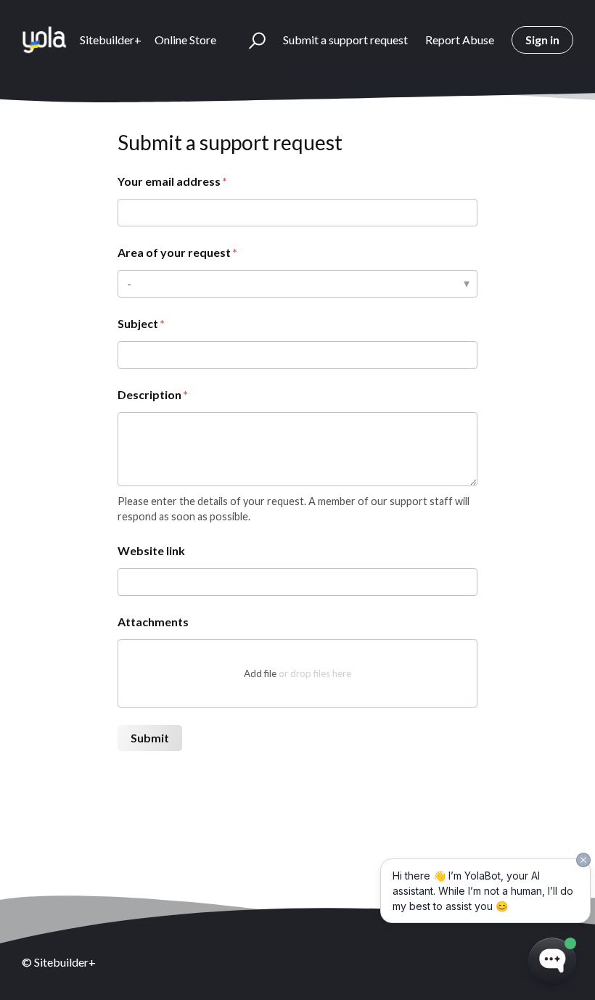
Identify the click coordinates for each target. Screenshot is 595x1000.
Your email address (169, 181)
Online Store (185, 39)
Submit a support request (345, 39)
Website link (151, 550)
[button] (251, 40)
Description (149, 394)
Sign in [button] (542, 39)
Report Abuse (459, 39)
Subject (138, 323)
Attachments (153, 621)
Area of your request (174, 252)
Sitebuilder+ (110, 39)
